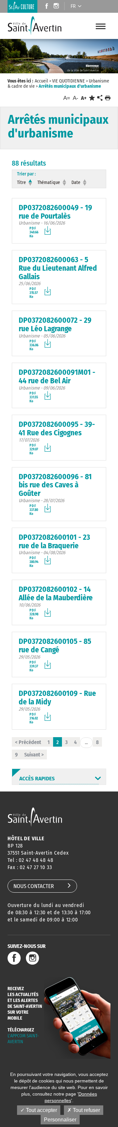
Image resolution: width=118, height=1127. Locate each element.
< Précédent (28, 742)
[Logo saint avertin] (35, 817)
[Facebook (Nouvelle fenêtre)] (44, 6)
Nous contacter (33, 886)
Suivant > (34, 755)
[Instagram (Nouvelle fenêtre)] (57, 6)
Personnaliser (60, 1119)
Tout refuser (85, 1110)
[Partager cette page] (99, 98)
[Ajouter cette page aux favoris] (92, 98)
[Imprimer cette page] (107, 98)
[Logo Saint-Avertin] (39, 26)
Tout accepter (41, 1110)
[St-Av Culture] (22, 6)
